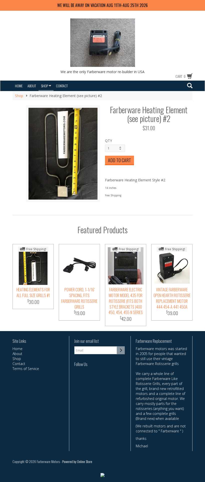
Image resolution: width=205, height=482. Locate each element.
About (32, 85)
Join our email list (86, 341)
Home (18, 85)
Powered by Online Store (77, 461)
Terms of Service (25, 368)
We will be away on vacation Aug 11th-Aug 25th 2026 (102, 5)
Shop (45, 85)
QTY (108, 140)
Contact (62, 85)
